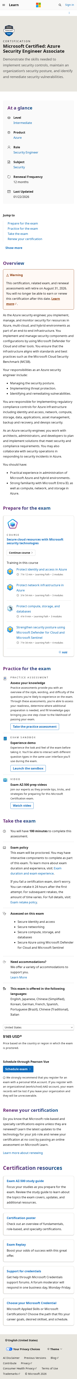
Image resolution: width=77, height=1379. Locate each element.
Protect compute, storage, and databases (38, 608)
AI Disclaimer (11, 1358)
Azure (17, 138)
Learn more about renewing (23, 1153)
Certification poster (21, 1218)
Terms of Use (50, 1368)
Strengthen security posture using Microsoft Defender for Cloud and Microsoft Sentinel (40, 632)
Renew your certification (25, 239)
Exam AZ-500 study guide (25, 1181)
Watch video (22, 806)
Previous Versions (35, 1358)
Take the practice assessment (35, 727)
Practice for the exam (23, 229)
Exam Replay (16, 1244)
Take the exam (18, 234)
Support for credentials (24, 1271)
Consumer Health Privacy (18, 1368)
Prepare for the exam (23, 223)
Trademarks (10, 1373)
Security (19, 167)
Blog (53, 1358)
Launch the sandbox (28, 768)
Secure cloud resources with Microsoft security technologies (35, 541)
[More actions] (69, 13)
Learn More (18, 977)
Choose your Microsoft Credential (31, 1303)
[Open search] (60, 5)
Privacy (25, 1363)
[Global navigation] (3, 5)
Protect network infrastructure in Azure (40, 587)
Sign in (69, 4)
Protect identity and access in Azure (41, 569)
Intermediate (22, 123)
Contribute (9, 1363)
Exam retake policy (23, 902)
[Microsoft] (38, 5)
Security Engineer (25, 152)
